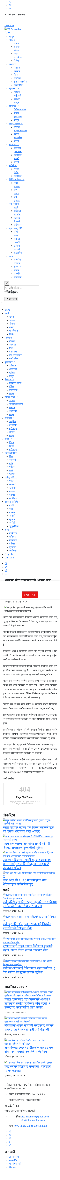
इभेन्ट (11, 256)
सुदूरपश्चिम (18, 252)
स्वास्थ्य (17, 186)
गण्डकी (17, 242)
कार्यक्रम (17, 277)
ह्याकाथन (17, 266)
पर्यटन (16, 193)
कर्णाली (17, 249)
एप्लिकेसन (18, 57)
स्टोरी (11, 165)
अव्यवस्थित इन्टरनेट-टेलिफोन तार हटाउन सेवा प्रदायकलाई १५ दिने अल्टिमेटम (29, 1049)
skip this (30, 594)
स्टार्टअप (13, 144)
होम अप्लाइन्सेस (20, 81)
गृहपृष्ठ (12, 36)
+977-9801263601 (23, 1125)
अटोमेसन (17, 224)
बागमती (17, 238)
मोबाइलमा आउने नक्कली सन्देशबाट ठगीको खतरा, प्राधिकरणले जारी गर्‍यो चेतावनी (29, 1027)
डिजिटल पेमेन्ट (20, 109)
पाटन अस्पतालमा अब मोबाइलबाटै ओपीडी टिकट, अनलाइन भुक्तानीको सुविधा (26, 845)
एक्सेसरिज (18, 85)
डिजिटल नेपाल (15, 179)
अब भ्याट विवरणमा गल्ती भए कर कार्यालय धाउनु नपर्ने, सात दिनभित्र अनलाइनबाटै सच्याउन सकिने (27, 863)
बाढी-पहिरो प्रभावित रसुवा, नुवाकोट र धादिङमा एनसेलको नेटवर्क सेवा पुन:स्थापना (30, 904)
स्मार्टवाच (17, 78)
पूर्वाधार (17, 99)
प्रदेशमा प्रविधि (16, 228)
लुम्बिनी (17, 245)
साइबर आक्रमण (20, 130)
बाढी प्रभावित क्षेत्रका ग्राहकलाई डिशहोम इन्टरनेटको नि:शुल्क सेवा (27, 926)
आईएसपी (17, 95)
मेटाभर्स (17, 221)
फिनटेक (12, 106)
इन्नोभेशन (18, 151)
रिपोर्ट (16, 172)
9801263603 (40, 1125)
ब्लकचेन (17, 214)
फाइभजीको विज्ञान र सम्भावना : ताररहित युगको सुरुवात (28, 1068)
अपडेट (12, 39)
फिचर (16, 168)
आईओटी (17, 210)
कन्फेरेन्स (17, 259)
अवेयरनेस (18, 137)
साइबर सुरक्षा (14, 123)
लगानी (16, 158)
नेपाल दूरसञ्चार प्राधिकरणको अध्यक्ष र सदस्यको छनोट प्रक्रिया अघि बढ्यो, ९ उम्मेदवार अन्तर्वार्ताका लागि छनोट (27, 1003)
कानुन (16, 102)
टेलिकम (17, 92)
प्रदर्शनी (17, 273)
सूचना (16, 43)
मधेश (16, 235)
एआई (16, 207)
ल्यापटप (17, 71)
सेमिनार (17, 263)
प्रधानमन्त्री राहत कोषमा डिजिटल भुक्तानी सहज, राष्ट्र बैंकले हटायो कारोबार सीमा (27, 948)
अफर (16, 53)
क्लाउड (17, 217)
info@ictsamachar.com (32, 1120)
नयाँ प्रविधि (14, 203)
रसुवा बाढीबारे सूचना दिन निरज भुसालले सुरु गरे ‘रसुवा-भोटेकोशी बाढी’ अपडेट (28, 829)
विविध (16, 60)
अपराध (17, 127)
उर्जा (15, 196)
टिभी (16, 74)
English (30, 21)
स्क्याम (16, 134)
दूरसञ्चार (13, 88)
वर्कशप (16, 270)
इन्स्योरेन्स (18, 116)
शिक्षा (16, 182)
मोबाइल (17, 67)
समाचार (17, 46)
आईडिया (17, 148)
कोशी (16, 231)
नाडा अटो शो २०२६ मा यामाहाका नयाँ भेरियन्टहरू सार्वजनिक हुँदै (24, 882)
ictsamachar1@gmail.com (34, 1116)
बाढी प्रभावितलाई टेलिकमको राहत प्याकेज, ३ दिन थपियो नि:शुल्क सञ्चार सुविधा (29, 970)
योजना (16, 50)
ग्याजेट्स (13, 64)
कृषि (15, 189)
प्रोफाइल (18, 155)
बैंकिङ (16, 113)
